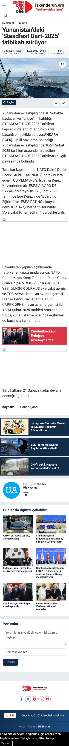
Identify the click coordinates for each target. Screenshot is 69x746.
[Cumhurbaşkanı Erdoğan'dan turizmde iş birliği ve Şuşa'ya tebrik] (51, 524)
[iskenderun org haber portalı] (39, 7)
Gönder (10, 662)
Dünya (23, 23)
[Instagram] (41, 699)
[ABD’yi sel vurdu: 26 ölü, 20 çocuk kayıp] (18, 524)
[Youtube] (48, 699)
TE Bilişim (44, 726)
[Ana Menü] (4, 7)
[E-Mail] (26, 495)
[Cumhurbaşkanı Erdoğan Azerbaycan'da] (18, 592)
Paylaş (11, 102)
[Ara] (5, 15)
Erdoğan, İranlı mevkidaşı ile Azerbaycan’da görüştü (17, 569)
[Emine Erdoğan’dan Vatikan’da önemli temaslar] (51, 592)
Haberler (8, 23)
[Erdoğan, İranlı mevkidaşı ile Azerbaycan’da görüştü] (18, 556)
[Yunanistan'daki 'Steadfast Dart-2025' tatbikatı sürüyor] (34, 78)
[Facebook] (21, 699)
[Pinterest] (35, 699)
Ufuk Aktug (30, 487)
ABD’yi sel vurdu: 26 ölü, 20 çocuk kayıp (16, 537)
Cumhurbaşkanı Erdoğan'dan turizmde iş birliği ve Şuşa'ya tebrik (49, 538)
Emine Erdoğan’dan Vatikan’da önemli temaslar (47, 606)
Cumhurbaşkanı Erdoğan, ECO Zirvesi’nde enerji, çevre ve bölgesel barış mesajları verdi (50, 572)
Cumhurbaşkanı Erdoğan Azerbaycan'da (17, 605)
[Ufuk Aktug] (11, 490)
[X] (28, 699)
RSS (12, 715)
